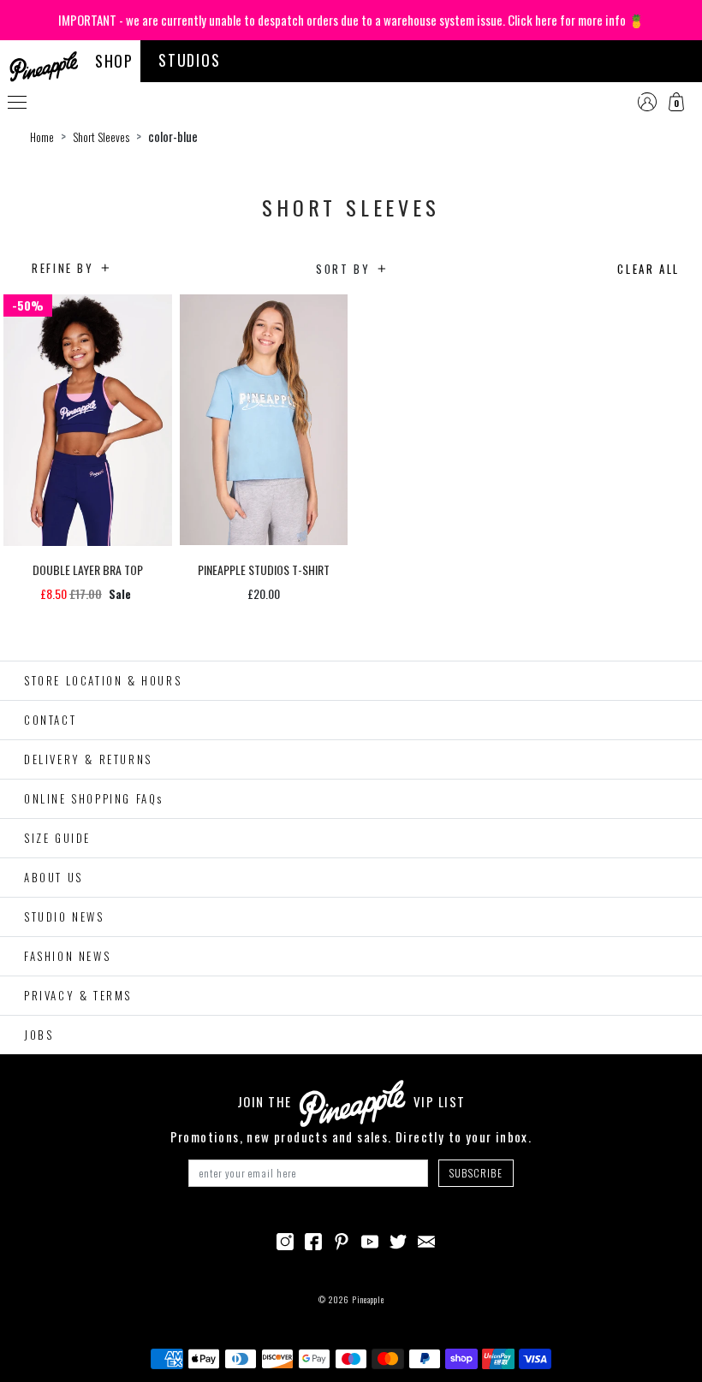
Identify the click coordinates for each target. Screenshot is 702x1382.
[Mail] (426, 1240)
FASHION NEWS (67, 955)
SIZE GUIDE (57, 837)
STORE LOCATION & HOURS (102, 680)
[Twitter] (398, 1240)
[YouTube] (369, 1240)
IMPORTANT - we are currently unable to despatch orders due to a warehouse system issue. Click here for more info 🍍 (351, 19)
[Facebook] (313, 1240)
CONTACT (50, 719)
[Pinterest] (341, 1240)
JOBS (38, 1034)
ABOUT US (53, 877)
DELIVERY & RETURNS (88, 759)
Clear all (648, 268)
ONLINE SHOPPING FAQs (94, 798)
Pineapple (368, 1299)
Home (42, 136)
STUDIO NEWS (64, 916)
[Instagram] (285, 1240)
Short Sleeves (101, 136)
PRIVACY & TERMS (78, 995)
